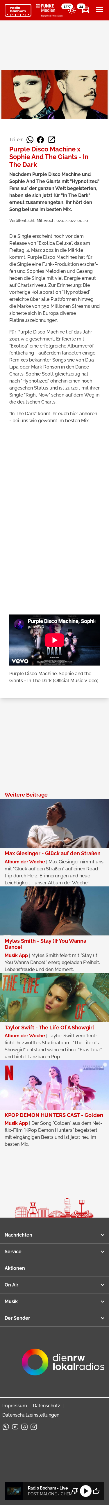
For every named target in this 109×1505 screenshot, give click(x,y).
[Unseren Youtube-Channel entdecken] (15, 1426)
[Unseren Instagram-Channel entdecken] (33, 1426)
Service (13, 1251)
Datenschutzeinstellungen (30, 1415)
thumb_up (96, 1490)
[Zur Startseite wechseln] (18, 10)
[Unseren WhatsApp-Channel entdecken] (5, 1426)
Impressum (14, 1405)
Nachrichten (18, 1235)
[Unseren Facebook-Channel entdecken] (24, 1426)
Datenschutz (46, 1405)
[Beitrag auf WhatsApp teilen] (29, 139)
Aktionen (15, 1268)
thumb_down (75, 1490)
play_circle (86, 1491)
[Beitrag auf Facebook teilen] (40, 139)
